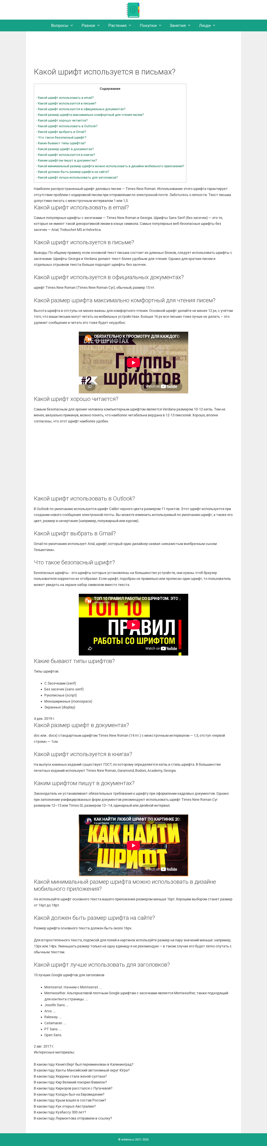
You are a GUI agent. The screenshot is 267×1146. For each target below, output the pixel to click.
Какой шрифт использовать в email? (65, 98)
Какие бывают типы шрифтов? (61, 143)
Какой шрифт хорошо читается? (62, 120)
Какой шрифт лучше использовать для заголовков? (77, 177)
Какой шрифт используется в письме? (66, 103)
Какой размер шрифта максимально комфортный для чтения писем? (90, 115)
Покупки (148, 25)
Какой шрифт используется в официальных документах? (80, 109)
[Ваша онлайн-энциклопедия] (133, 9)
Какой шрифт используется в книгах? (65, 155)
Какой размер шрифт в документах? (65, 149)
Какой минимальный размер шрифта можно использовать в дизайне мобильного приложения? (110, 166)
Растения (117, 25)
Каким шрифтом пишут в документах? (66, 160)
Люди (205, 25)
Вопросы (59, 25)
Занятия (178, 25)
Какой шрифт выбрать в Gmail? (61, 132)
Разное (88, 25)
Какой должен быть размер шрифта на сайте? (72, 172)
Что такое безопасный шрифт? (61, 137)
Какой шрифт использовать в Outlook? (66, 126)
